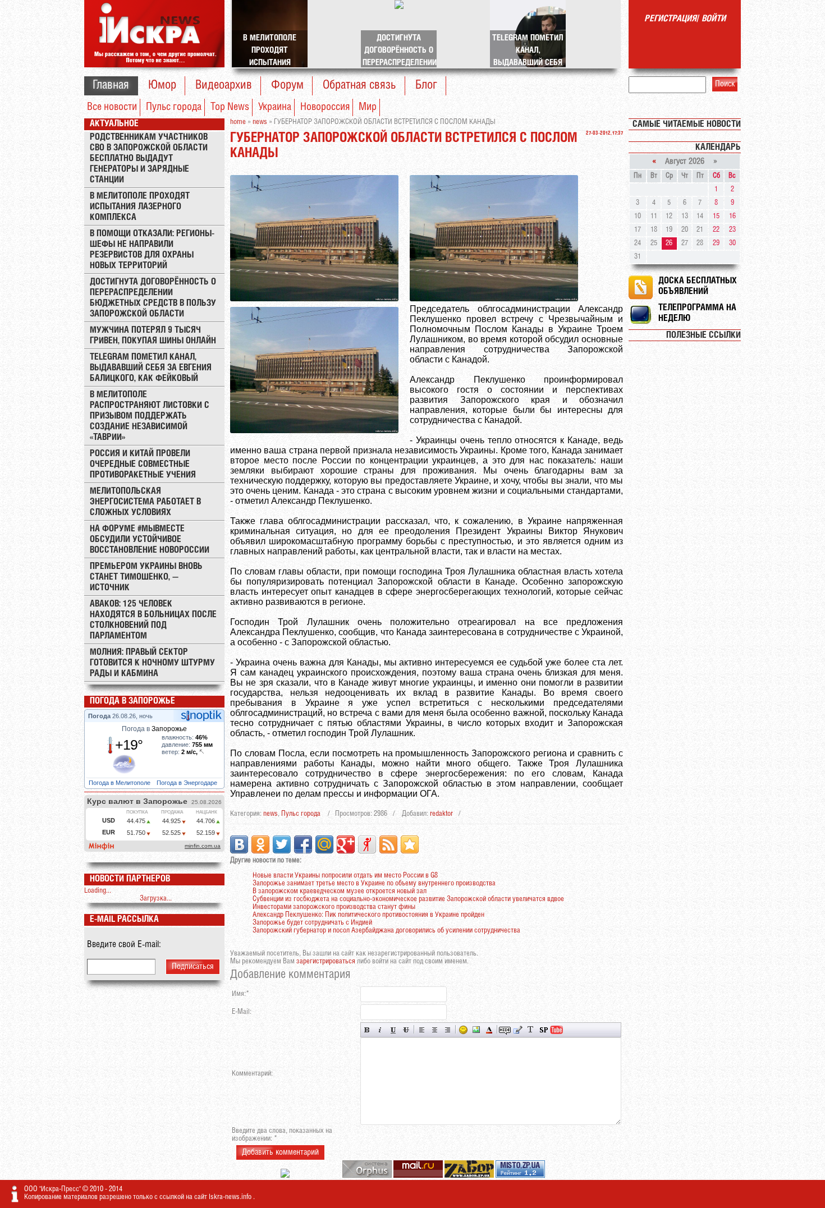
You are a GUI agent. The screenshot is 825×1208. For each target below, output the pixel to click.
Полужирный (367, 1030)
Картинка (476, 1030)
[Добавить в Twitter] (282, 844)
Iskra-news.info (231, 1197)
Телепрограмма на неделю (697, 313)
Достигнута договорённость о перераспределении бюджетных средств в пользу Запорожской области (153, 298)
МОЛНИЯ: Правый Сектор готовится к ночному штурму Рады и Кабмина (152, 663)
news (270, 814)
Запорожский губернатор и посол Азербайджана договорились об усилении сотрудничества (386, 930)
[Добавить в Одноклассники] (260, 844)
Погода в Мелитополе (120, 782)
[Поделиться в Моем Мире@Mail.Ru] (324, 844)
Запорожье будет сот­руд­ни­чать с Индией (312, 923)
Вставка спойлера (543, 1030)
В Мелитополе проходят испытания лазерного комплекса (140, 207)
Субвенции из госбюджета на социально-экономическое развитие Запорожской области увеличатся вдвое (408, 899)
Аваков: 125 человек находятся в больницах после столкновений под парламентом (153, 620)
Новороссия (325, 107)
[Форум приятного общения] (286, 1176)
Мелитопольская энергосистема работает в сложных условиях (145, 502)
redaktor (441, 814)
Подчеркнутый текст (393, 1030)
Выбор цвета (489, 1030)
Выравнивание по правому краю (447, 1030)
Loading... (97, 891)
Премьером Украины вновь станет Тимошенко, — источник (146, 577)
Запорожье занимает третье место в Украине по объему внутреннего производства (374, 883)
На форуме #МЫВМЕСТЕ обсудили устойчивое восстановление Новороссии (149, 539)
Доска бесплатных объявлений (697, 286)
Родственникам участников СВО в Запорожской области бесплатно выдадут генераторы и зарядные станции (149, 158)
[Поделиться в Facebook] (303, 844)
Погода (100, 716)
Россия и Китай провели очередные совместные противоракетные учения (143, 464)
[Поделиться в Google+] (346, 844)
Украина (274, 107)
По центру (434, 1030)
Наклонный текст (380, 1030)
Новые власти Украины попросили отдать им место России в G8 (345, 875)
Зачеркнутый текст (406, 1030)
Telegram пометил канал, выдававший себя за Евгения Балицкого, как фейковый (151, 368)
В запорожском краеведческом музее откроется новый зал (340, 891)
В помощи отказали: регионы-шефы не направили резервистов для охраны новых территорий (152, 249)
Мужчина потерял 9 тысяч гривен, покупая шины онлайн (153, 335)
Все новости (112, 107)
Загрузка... (156, 898)
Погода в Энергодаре (188, 782)
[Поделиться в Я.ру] (367, 844)
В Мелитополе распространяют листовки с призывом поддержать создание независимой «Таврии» (149, 416)
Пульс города (173, 107)
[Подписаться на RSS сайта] (388, 844)
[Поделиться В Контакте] (239, 844)
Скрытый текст (504, 1030)
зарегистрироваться (325, 961)
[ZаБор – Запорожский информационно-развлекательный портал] (470, 1176)
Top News (229, 107)
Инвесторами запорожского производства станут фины (334, 907)
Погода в (154, 729)
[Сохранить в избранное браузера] (410, 844)
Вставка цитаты (517, 1030)
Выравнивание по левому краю (421, 1030)
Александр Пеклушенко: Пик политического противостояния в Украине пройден (368, 915)
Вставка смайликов (463, 1030)
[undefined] (367, 1176)
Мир (368, 107)
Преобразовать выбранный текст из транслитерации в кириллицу (530, 1030)
